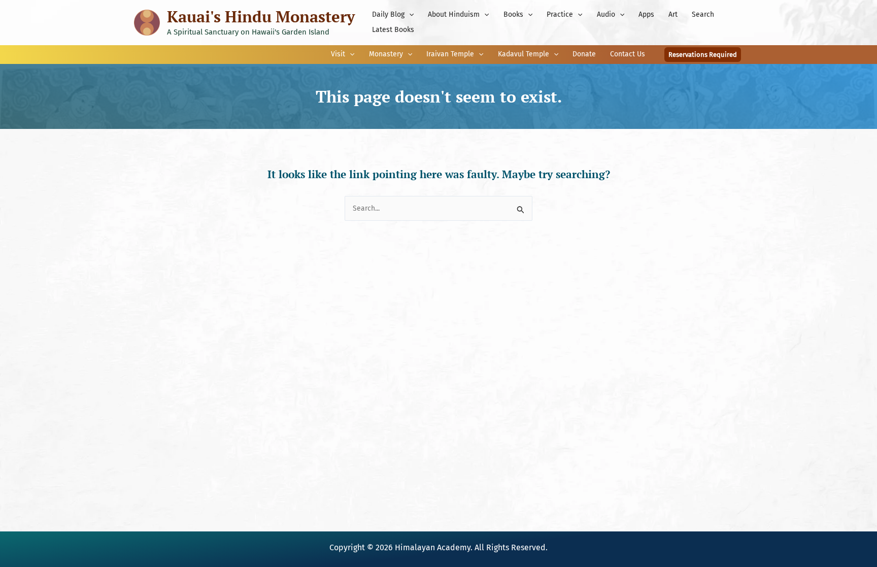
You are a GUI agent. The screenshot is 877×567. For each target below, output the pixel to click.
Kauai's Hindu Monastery (261, 16)
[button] (409, 14)
